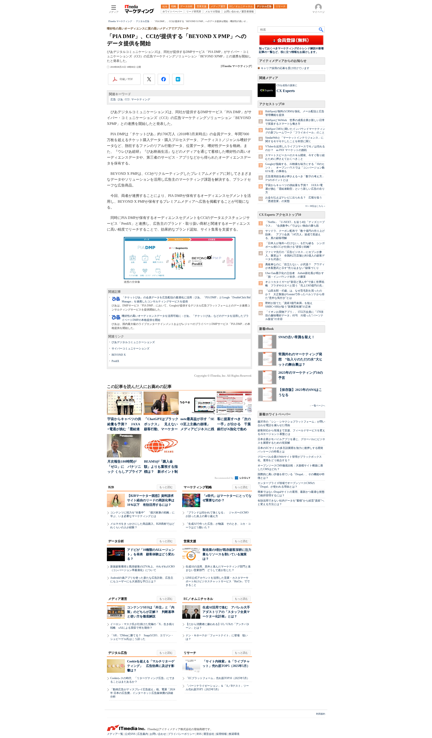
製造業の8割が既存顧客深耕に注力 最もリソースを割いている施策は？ (228, 554)
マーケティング (140, 99)
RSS (199, 734)
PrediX (115, 361)
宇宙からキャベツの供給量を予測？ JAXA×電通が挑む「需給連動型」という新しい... (124, 424)
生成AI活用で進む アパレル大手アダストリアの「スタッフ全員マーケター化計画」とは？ (226, 612)
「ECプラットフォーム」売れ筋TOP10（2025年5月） (218, 678)
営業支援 (190, 541)
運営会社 (208, 734)
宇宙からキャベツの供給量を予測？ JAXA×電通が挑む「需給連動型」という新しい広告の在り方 (295, 189)
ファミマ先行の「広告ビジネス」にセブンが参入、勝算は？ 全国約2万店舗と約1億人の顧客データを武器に (295, 255)
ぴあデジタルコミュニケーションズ (133, 342)
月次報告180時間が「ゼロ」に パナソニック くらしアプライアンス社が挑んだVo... (124, 467)
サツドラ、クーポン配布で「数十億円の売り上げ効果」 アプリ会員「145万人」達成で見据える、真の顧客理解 (295, 234)
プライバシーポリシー (181, 734)
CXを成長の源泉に (287, 85)
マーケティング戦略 (198, 487)
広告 (113, 99)
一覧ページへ (318, 405)
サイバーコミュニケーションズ (130, 348)
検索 (321, 29)
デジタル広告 (117, 653)
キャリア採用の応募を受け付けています (285, 68)
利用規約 (320, 714)
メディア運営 (117, 599)
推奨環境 (234, 734)
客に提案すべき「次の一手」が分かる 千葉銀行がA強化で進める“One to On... (234, 424)
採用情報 (221, 734)
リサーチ (190, 653)
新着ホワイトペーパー (275, 414)
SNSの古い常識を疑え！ (296, 337)
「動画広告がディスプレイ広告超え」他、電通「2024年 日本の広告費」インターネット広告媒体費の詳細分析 (142, 693)
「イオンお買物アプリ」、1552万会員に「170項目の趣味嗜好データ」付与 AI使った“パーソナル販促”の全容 (294, 315)
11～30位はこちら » (315, 206)
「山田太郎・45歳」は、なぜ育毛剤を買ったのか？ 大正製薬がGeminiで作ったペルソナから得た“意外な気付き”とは (294, 294)
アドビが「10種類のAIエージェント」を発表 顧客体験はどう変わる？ (151, 554)
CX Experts (286, 91)
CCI (127, 99)
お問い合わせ (158, 734)
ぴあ (120, 99)
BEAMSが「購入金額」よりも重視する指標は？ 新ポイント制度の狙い (161, 467)
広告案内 (142, 734)
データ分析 (116, 541)
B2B (111, 487)
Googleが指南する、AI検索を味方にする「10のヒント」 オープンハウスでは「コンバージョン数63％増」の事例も (295, 167)
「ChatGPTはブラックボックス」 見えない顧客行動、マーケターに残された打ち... (161, 424)
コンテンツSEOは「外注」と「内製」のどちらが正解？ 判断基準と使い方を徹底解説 (150, 612)
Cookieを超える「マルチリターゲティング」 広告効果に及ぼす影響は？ (150, 666)
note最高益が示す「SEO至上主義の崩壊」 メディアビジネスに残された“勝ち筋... (197, 424)
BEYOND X (119, 354)
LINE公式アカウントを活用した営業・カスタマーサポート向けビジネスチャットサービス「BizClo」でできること (218, 581)
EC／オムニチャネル (198, 599)
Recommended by (224, 478)
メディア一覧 (115, 734)
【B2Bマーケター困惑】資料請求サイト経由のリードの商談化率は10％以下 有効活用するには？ (150, 500)
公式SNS (130, 734)
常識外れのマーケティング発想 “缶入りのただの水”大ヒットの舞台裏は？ (300, 359)
